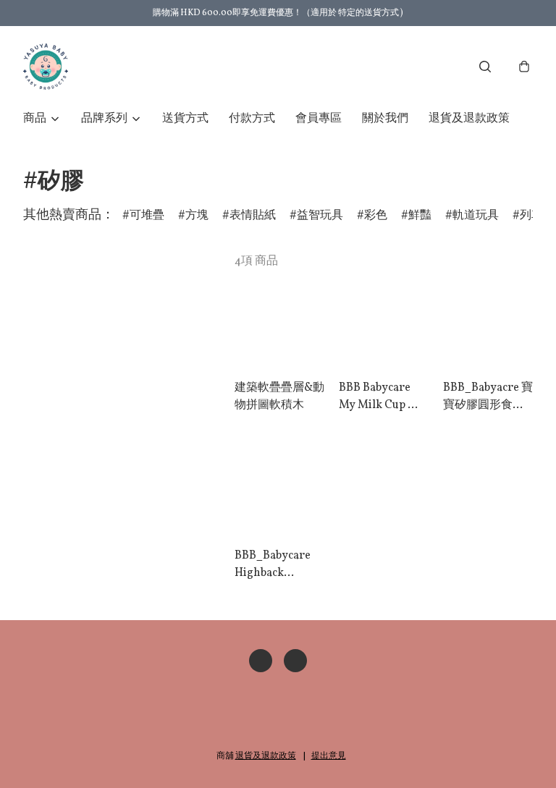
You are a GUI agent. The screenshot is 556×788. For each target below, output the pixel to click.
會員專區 (318, 119)
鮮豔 (419, 216)
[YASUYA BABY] (45, 66)
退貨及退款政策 (469, 119)
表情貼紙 (252, 216)
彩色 (375, 216)
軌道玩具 (475, 216)
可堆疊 (147, 216)
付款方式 (252, 119)
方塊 (196, 216)
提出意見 (328, 756)
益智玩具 (320, 216)
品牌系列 (104, 119)
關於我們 (385, 119)
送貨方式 (185, 119)
